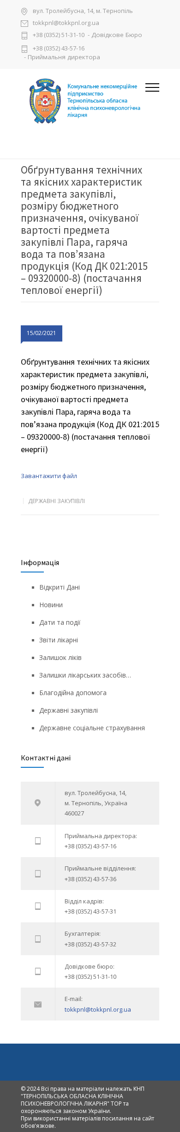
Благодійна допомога (73, 692)
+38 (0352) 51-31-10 (58, 35)
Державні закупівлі (56, 501)
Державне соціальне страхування (92, 727)
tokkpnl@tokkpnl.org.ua (66, 23)
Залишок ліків (60, 657)
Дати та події (60, 622)
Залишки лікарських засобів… (85, 675)
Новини (51, 604)
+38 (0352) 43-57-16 (58, 48)
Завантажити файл (49, 476)
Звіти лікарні (58, 639)
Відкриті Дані (59, 587)
